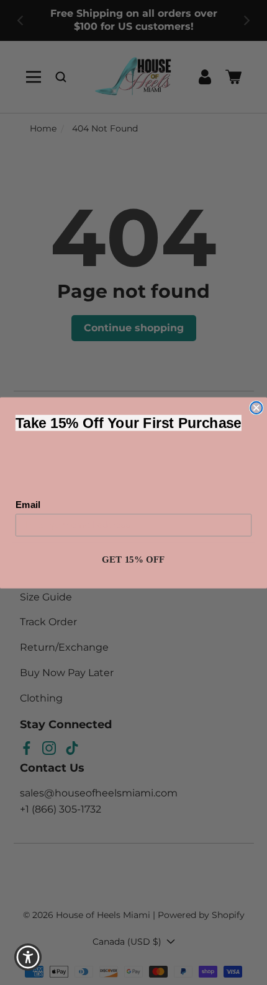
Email (28, 504)
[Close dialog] (256, 407)
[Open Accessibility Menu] (28, 957)
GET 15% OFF (133, 559)
